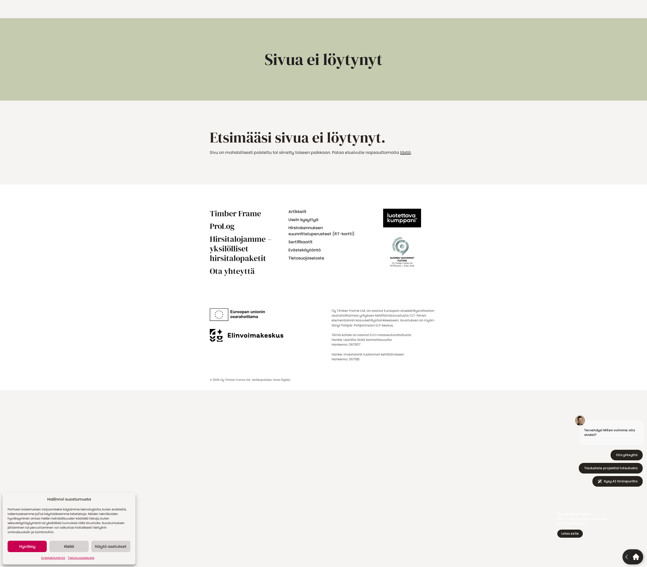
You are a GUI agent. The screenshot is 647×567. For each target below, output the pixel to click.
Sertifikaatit (300, 242)
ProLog (222, 226)
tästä (405, 152)
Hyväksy (27, 546)
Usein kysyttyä (303, 220)
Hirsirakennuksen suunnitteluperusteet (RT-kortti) (321, 231)
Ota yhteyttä (232, 271)
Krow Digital (281, 380)
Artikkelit (297, 212)
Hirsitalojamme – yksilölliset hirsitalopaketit (241, 248)
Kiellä (69, 546)
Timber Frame (235, 213)
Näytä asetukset (110, 546)
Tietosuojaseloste (81, 558)
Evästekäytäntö (53, 558)
